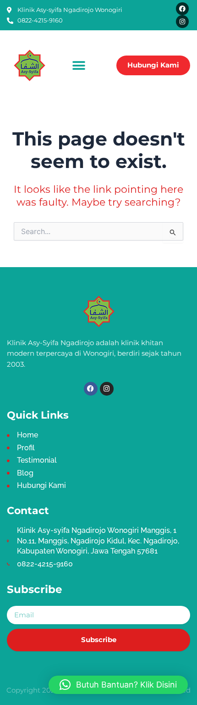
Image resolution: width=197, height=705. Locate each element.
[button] (79, 65)
